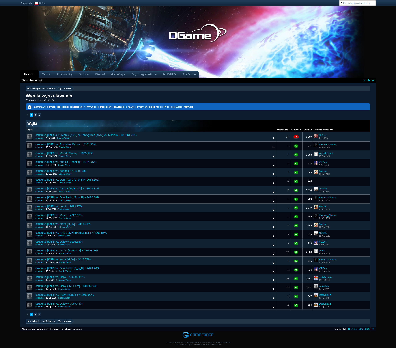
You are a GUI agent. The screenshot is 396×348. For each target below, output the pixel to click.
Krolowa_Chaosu (327, 144)
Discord (100, 74)
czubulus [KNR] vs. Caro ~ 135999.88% (60, 277)
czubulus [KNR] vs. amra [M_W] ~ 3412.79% (63, 259)
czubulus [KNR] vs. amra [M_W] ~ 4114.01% (62, 224)
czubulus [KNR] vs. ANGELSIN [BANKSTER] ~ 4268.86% (71, 232)
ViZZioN (323, 162)
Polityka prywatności (71, 329)
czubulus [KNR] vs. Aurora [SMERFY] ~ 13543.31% (67, 188)
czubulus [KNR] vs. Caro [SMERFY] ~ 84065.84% (66, 286)
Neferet (322, 135)
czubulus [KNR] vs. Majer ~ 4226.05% (58, 215)
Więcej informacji (184, 106)
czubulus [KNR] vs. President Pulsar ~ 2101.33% (65, 144)
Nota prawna (28, 329)
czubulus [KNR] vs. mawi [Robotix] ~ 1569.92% (64, 294)
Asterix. (323, 171)
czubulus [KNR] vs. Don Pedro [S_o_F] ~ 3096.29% (67, 197)
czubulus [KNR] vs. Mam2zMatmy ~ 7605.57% (64, 153)
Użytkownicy (65, 74)
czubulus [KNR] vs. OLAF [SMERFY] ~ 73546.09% (66, 250)
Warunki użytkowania (47, 329)
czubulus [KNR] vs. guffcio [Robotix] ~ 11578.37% (66, 161)
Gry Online (189, 74)
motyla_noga (325, 277)
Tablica (46, 74)
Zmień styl (340, 329)
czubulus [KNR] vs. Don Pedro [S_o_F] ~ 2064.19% (67, 179)
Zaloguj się (26, 3)
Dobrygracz (325, 295)
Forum (29, 74)
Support (84, 74)
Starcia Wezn (63, 138)
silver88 (323, 188)
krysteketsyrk (326, 153)
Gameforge (118, 74)
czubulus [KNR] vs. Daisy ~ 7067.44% (58, 303)
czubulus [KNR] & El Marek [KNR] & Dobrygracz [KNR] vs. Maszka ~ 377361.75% (86, 135)
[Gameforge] (198, 332)
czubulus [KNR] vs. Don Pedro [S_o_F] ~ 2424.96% (67, 268)
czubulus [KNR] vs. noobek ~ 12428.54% (60, 170)
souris (322, 250)
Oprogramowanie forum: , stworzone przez (198, 342)
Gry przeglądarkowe (144, 74)
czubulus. (39, 138)
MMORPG (169, 74)
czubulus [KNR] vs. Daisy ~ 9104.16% (58, 241)
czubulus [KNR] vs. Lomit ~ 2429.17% (58, 206)
